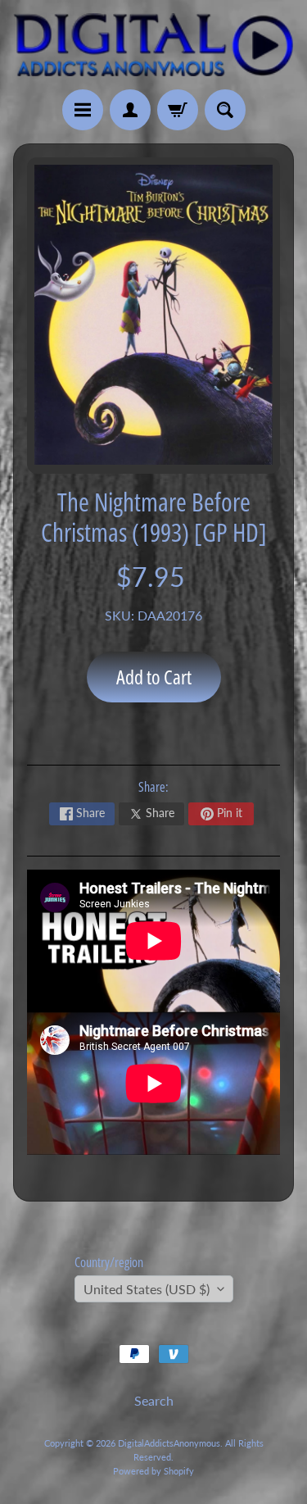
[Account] (130, 109)
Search (154, 1400)
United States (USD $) (147, 1289)
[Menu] (82, 109)
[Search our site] (225, 109)
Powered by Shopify (153, 1470)
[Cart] (177, 109)
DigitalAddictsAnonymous (169, 1443)
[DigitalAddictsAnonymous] (153, 44)
